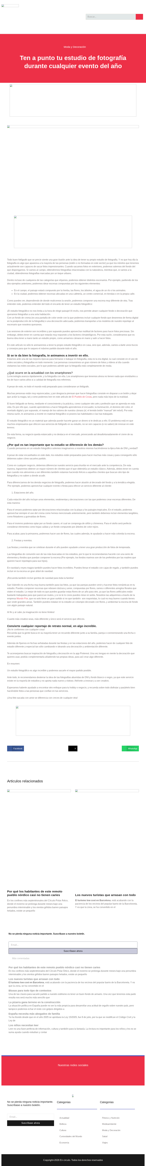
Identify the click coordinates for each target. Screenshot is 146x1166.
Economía (64, 1142)
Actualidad (64, 1118)
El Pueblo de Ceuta (82, 397)
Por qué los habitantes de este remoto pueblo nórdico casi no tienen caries (54, 967)
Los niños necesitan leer (23, 1025)
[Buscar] (139, 17)
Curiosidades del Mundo (70, 1136)
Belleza (62, 1124)
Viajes (105, 1142)
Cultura (62, 1130)
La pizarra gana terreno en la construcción (34, 1002)
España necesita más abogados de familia (34, 1013)
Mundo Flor (22, 598)
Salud (104, 1136)
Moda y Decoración (75, 47)
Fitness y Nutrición (110, 1118)
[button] (15, 748)
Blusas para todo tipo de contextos (30, 990)
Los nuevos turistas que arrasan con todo (105, 895)
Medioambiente (109, 1124)
